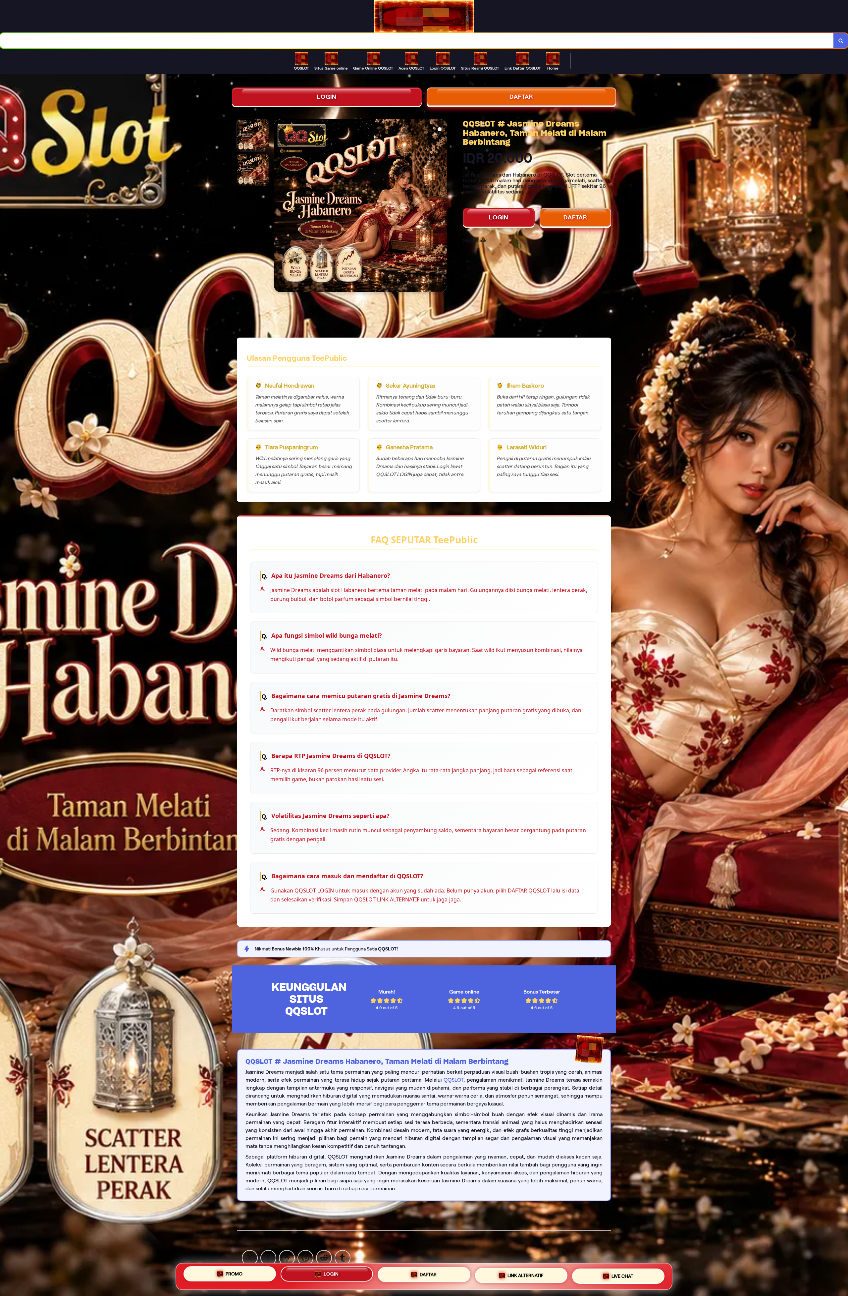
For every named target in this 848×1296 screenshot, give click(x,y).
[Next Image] (441, 206)
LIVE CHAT (622, 1276)
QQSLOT (453, 1080)
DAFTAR (521, 96)
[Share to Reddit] (324, 1257)
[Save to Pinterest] (305, 1257)
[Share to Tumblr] (342, 1257)
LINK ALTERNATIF (525, 1275)
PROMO (234, 1273)
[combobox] (417, 40)
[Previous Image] (279, 206)
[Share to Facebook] (268, 1257)
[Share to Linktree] (287, 1257)
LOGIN (327, 96)
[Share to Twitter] (250, 1257)
